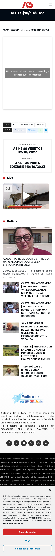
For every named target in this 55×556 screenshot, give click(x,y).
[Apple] (46, 443)
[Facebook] (9, 443)
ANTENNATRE (27, 125)
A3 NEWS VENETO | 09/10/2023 (27, 148)
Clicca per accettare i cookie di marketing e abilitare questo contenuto (27, 73)
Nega (27, 540)
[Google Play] (38, 443)
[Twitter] (16, 443)
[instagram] (31, 443)
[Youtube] (24, 443)
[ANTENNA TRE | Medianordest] (27, 1)
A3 (15, 125)
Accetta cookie (27, 532)
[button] (50, 490)
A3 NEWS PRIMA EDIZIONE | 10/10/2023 (27, 163)
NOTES (41, 125)
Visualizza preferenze (27, 548)
